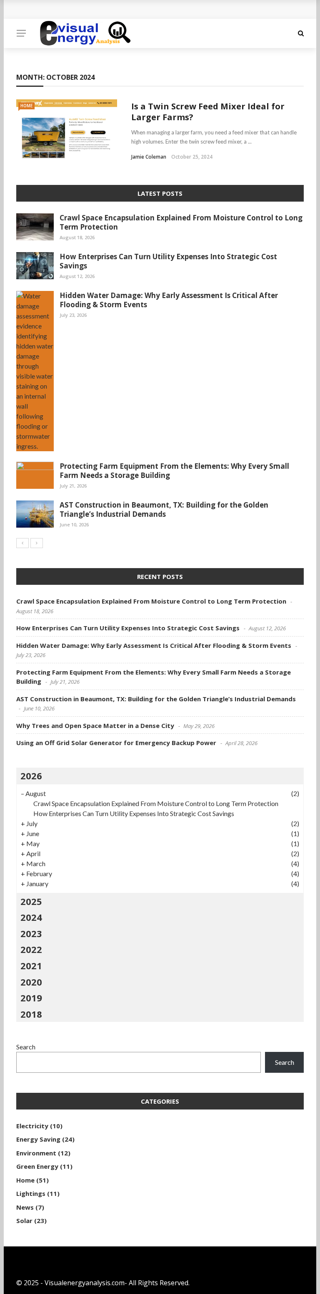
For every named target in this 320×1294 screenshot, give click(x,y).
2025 (31, 901)
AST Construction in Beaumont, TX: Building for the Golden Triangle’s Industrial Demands (164, 509)
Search (25, 1047)
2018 (31, 1014)
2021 (31, 965)
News (25, 1207)
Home (26, 106)
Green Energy (37, 1166)
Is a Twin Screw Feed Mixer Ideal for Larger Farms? (208, 112)
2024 (31, 917)
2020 (31, 982)
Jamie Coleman (148, 156)
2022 (31, 949)
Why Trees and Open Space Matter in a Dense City (95, 725)
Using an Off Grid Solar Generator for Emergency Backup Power (116, 742)
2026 (31, 775)
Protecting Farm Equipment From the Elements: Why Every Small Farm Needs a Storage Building (174, 470)
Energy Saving (38, 1139)
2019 (31, 997)
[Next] (36, 543)
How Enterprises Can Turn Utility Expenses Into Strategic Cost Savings (168, 261)
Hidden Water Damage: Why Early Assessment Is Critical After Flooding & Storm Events (169, 300)
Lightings (30, 1193)
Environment (36, 1153)
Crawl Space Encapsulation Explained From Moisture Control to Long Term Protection (181, 222)
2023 (31, 933)
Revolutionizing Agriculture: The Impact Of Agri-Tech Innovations (132, 9)
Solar (24, 1220)
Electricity (32, 1126)
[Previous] (22, 543)
